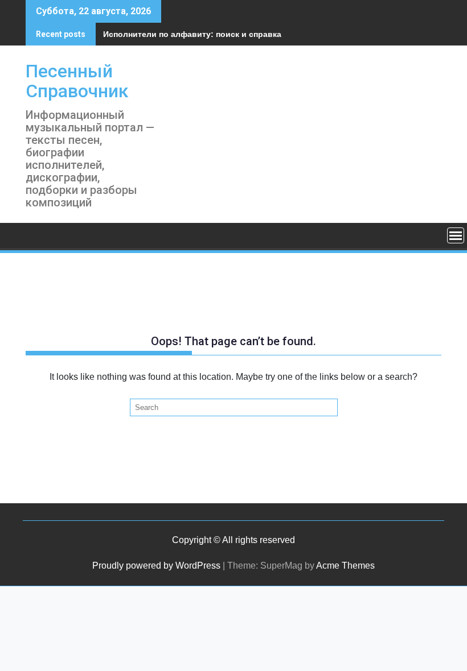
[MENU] (455, 235)
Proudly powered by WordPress (156, 565)
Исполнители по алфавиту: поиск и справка (192, 34)
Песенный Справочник (77, 81)
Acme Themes (345, 565)
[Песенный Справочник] (37, 235)
